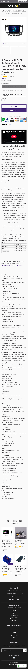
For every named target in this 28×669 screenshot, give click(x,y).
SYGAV (3, 74)
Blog (14, 613)
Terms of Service (14, 618)
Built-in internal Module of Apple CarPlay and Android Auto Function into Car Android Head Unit (6, 544)
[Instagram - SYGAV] (15, 599)
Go (25, 650)
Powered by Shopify (14, 664)
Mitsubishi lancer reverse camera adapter (12, 265)
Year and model (5, 83)
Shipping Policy (14, 615)
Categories (13, 632)
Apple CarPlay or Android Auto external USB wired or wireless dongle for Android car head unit (21, 570)
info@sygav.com (11, 590)
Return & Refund (14, 617)
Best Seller (14, 634)
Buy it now (14, 110)
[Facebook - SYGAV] (13, 599)
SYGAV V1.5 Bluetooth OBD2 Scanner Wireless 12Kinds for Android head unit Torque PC (6, 570)
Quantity (3, 98)
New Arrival (14, 635)
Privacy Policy (14, 620)
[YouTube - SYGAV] (18, 599)
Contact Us (18, 590)
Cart (23, 1)
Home (3, 10)
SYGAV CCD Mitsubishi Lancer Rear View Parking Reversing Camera (20, 542)
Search (14, 610)
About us (14, 612)
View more (14, 523)
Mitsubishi (8, 10)
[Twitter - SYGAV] (10, 599)
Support (13, 637)
